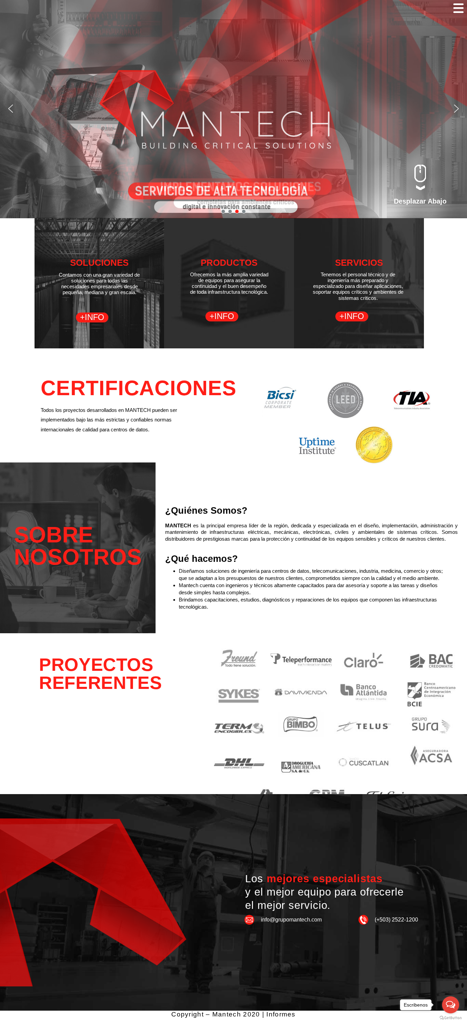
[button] (10, 108)
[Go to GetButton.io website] (451, 1018)
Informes (280, 1014)
